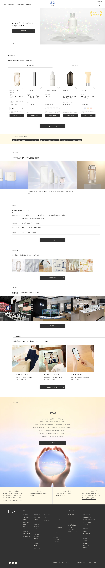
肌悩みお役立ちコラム (72, 531)
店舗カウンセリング (87, 517)
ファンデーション (38, 522)
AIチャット (85, 524)
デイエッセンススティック (66, 140)
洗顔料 (24, 519)
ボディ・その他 (26, 533)
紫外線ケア (25, 531)
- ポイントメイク (37, 531)
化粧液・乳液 (26, 522)
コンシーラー (56, 140)
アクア (74, 140)
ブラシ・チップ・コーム (58, 522)
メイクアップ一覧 (38, 548)
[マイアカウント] (95, 4)
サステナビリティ (71, 516)
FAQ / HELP (99, 1)
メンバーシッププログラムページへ (12, 500)
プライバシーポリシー (79, 562)
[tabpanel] (52, 99)
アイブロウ (36, 536)
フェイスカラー (37, 534)
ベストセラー (15, 90)
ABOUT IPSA (71, 514)
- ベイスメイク (37, 517)
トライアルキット (34, 140)
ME (41, 140)
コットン (55, 517)
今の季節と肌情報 (57, 543)
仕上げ (35, 528)
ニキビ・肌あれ (12, 101)
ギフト (18, 140)
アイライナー (37, 538)
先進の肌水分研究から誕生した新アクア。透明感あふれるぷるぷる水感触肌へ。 (23, 24)
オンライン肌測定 (47, 140)
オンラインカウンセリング (89, 519)
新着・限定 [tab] (75, 65)
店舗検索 (85, 531)
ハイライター (37, 526)
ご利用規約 (54, 562)
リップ (35, 545)
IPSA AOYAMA (86, 533)
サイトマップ (92, 562)
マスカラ (36, 543)
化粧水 (14, 140)
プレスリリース (86, 545)
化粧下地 (36, 519)
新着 (11, 90)
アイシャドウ (37, 541)
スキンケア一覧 (26, 536)
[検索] (91, 4)
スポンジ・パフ (56, 519)
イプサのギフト (56, 541)
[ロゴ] (52, 3)
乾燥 (17, 101)
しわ (69, 102)
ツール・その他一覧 (57, 527)
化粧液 (79, 140)
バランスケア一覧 (48, 520)
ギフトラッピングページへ (89, 499)
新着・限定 (55, 537)
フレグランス (47, 517)
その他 (54, 524)
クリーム (25, 528)
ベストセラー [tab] (30, 65)
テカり (20, 101)
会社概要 (85, 540)
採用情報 (85, 543)
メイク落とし (26, 517)
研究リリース (86, 547)
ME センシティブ (25, 140)
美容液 (24, 526)
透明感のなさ (65, 102)
